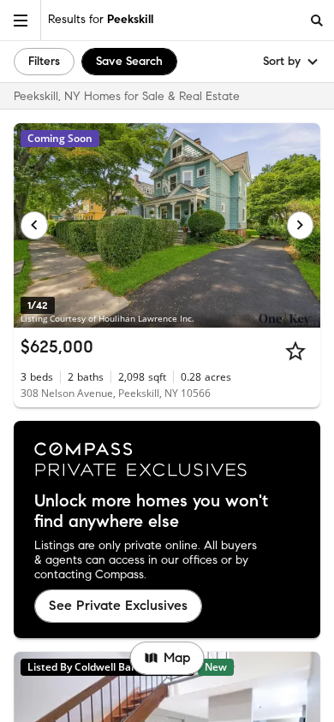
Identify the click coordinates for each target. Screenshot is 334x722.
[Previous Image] (34, 225)
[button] (20, 20)
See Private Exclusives (118, 605)
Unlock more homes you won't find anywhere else (151, 511)
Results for (100, 19)
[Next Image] (300, 225)
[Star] (295, 350)
